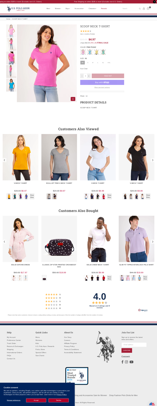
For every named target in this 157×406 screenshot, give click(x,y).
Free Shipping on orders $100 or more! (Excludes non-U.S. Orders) (95, 2)
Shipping (10, 349)
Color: (88, 47)
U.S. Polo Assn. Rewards (45, 346)
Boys (67, 8)
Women (57, 8)
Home (8, 19)
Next (75, 63)
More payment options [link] (102, 87)
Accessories (79, 8)
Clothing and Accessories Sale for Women (89, 395)
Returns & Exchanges (15, 346)
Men (48, 8)
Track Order (11, 343)
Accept (36, 400)
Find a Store (40, 349)
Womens (39, 340)
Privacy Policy (62, 394)
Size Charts (40, 355)
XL (103, 62)
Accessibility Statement (72, 352)
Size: (83, 58)
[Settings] (144, 8)
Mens (38, 337)
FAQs (9, 355)
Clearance (92, 8)
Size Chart (84, 69)
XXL (109, 62)
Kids (37, 343)
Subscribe (126, 350)
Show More (32, 196)
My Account (11, 337)
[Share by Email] (86, 96)
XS (83, 62)
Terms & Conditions (71, 349)
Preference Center (14, 340)
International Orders (14, 352)
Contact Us (11, 359)
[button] (4, 160)
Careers (67, 340)
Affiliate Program (70, 343)
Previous (19, 63)
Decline (58, 400)
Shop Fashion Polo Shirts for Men (123, 395)
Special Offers (41, 352)
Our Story (67, 337)
